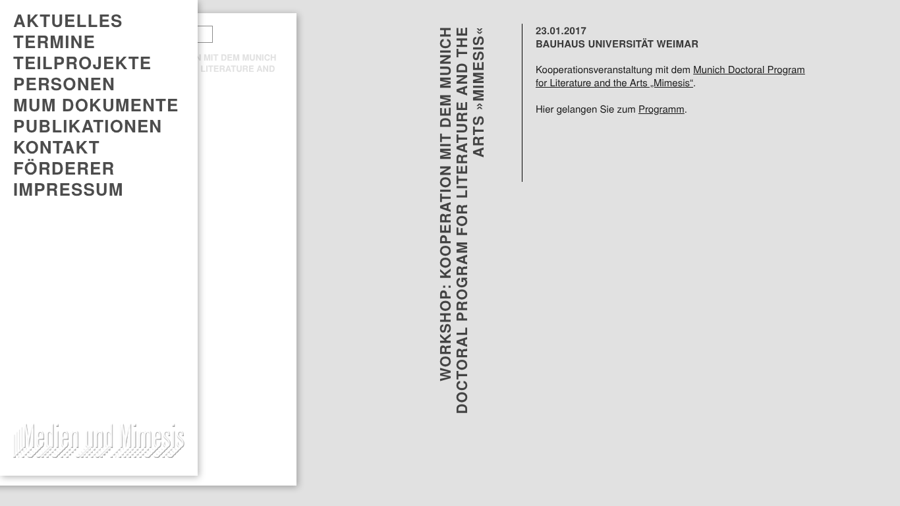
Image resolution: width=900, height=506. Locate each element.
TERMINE (54, 41)
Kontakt (56, 146)
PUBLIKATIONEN (87, 125)
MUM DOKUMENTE (96, 104)
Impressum (68, 189)
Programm (661, 109)
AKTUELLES (68, 20)
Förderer (64, 168)
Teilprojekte (82, 62)
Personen (64, 83)
